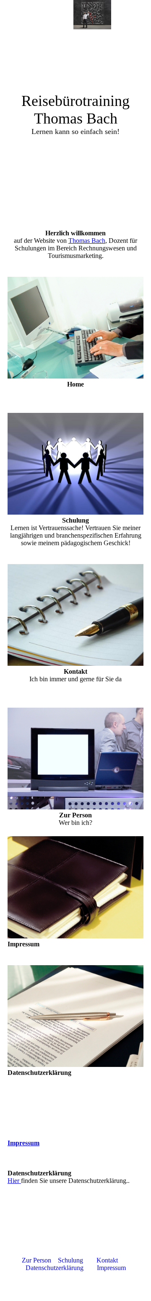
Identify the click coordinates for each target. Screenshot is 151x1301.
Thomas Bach (86, 240)
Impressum (23, 1142)
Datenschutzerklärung (55, 1267)
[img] (92, 14)
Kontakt (106, 1260)
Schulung (70, 1260)
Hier (14, 1180)
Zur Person (36, 1260)
